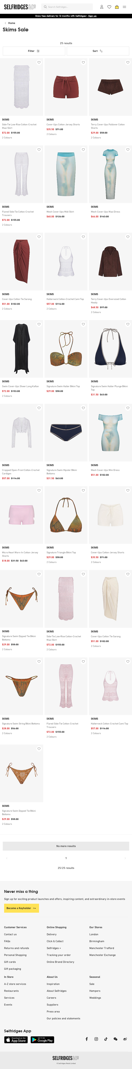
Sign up (92, 15)
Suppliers (52, 1004)
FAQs (7, 941)
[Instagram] (96, 1041)
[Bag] (116, 6)
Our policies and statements (63, 1018)
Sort (95, 51)
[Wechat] (115, 1041)
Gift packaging (12, 968)
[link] (21, 126)
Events (8, 1004)
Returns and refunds (16, 948)
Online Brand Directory (60, 961)
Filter (31, 51)
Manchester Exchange (102, 954)
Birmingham (96, 941)
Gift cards (10, 961)
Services (9, 997)
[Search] (45, 6)
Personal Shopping (15, 954)
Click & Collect (55, 941)
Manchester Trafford (101, 948)
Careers (51, 997)
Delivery (52, 934)
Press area (53, 1011)
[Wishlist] (109, 6)
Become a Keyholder (19, 908)
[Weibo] (125, 1041)
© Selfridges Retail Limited (66, 1063)
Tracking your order (59, 954)
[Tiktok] (106, 1041)
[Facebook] (86, 1041)
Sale (91, 983)
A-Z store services (15, 983)
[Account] (101, 6)
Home (11, 23)
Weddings (95, 997)
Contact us (10, 934)
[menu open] (124, 6)
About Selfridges (57, 990)
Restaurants (11, 990)
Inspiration (53, 983)
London (93, 934)
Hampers (94, 990)
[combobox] (69, 7)
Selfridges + (54, 948)
